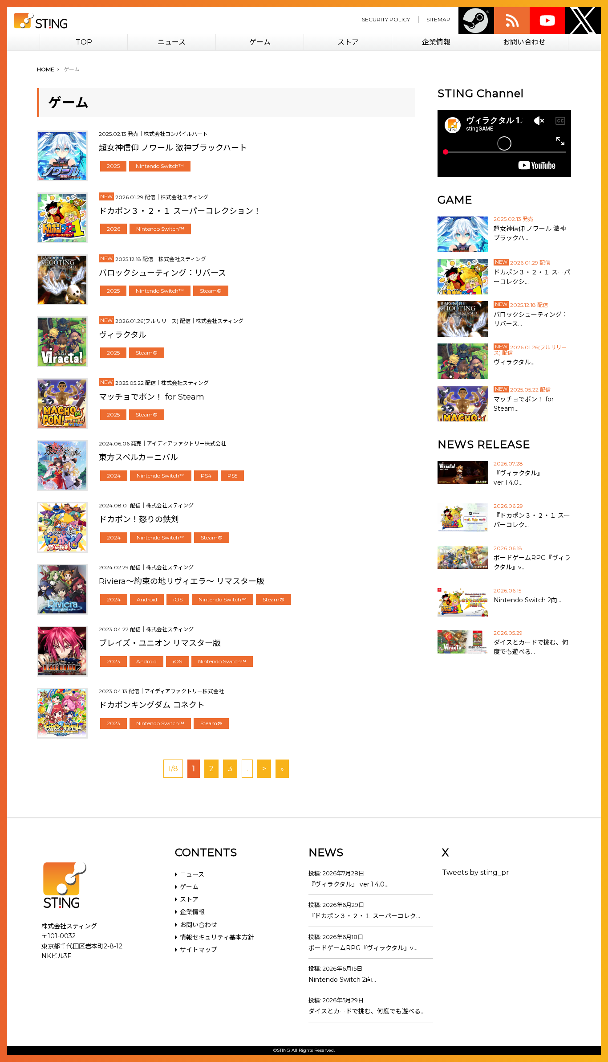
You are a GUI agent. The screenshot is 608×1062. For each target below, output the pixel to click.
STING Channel (481, 93)
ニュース (172, 42)
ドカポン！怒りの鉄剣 (139, 519)
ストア (348, 42)
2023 (113, 661)
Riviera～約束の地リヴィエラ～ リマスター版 (181, 581)
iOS (177, 599)
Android (147, 599)
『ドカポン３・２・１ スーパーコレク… (364, 916)
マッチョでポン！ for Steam (151, 397)
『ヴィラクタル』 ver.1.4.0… (348, 884)
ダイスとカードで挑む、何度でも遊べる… (366, 1011)
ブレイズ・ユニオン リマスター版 (160, 643)
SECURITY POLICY (386, 19)
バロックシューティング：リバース (162, 273)
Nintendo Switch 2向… (342, 980)
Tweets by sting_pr (475, 872)
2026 (113, 228)
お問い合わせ (524, 42)
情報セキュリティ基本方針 (217, 937)
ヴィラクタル (122, 335)
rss (512, 20)
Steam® (211, 290)
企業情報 (436, 42)
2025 (113, 166)
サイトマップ (198, 950)
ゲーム (260, 42)
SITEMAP (438, 19)
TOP (84, 42)
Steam (476, 20)
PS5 (232, 475)
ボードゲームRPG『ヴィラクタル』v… (362, 948)
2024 (114, 475)
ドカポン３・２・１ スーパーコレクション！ (180, 211)
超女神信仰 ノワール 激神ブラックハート (173, 148)
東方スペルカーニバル (138, 457)
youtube (547, 20)
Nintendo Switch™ (160, 166)
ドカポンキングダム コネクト (152, 705)
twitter (583, 20)
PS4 (206, 475)
